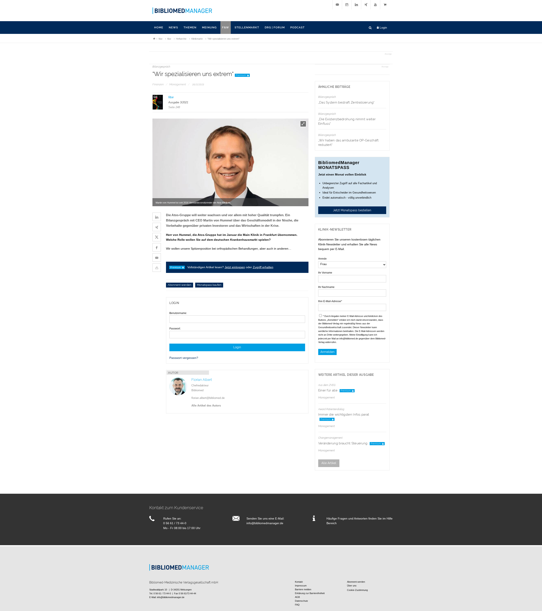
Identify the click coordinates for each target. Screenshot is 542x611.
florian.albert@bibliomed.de (208, 398)
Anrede (322, 258)
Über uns (352, 585)
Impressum (301, 585)
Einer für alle (328, 390)
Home (158, 27)
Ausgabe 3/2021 (178, 102)
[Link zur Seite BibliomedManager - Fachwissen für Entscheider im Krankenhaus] (154, 38)
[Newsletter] (337, 5)
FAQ (297, 604)
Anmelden (327, 352)
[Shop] (385, 5)
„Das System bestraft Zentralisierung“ (346, 102)
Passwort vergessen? (183, 357)
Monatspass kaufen (209, 285)
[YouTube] (375, 5)
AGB (297, 597)
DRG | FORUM (275, 27)
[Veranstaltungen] (346, 5)
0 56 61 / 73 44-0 (174, 523)
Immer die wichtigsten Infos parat (343, 414)
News (173, 27)
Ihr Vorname (325, 272)
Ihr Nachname (326, 287)
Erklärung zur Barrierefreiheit (310, 593)
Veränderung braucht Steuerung (343, 443)
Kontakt (299, 582)
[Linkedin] (356, 5)
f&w (225, 27)
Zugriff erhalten (263, 267)
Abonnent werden (179, 285)
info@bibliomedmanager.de (264, 523)
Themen (190, 27)
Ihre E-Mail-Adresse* (330, 301)
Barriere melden (303, 589)
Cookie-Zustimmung (357, 590)
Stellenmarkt (247, 27)
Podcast (297, 27)
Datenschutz (301, 601)
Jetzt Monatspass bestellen (352, 210)
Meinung (209, 27)
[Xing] (366, 5)
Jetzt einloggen (235, 267)
